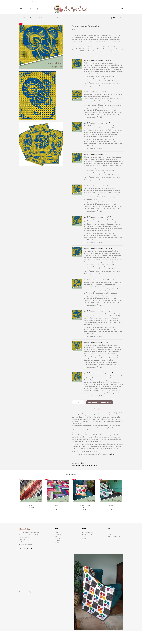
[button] (77, 64)
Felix (58, 507)
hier (77, 451)
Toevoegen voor (93, 86)
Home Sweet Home (110, 507)
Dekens (26, 18)
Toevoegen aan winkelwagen (99, 402)
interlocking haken (82, 465)
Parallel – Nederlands (31, 507)
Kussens (87, 505)
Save (21, 23)
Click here (112, 454)
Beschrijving (97, 409)
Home (21, 18)
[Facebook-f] (20, 548)
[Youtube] (27, 548)
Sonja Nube (93, 465)
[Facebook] (31, 548)
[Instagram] (24, 548)
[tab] (97, 409)
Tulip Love (84, 507)
